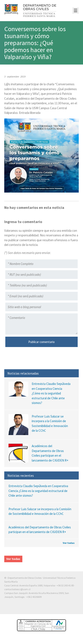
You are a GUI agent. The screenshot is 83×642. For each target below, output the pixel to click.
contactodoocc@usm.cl (17, 589)
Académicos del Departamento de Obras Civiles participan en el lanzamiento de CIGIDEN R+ (40, 529)
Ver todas (68, 542)
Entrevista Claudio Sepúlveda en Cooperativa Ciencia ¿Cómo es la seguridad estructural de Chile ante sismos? (38, 490)
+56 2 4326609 (34, 596)
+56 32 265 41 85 (65, 585)
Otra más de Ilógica (66, 608)
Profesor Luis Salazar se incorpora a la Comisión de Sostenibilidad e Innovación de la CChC (40, 511)
